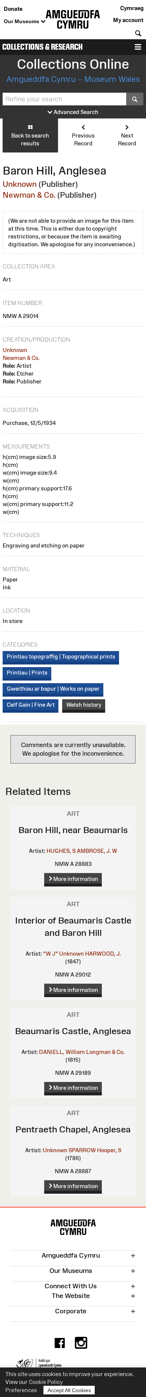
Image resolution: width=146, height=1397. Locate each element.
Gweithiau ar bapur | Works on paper (53, 688)
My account (128, 20)
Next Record (127, 139)
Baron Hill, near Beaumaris (73, 830)
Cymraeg (131, 8)
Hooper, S (109, 1150)
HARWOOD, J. (103, 953)
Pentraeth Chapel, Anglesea (73, 1129)
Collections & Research (42, 47)
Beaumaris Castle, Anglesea (73, 1031)
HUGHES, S (61, 851)
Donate (13, 9)
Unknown (20, 184)
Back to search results (30, 139)
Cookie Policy (46, 1382)
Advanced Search (75, 112)
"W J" (50, 953)
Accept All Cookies (69, 1390)
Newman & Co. (29, 195)
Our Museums (22, 21)
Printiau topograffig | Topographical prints (61, 656)
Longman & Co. (105, 1052)
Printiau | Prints (27, 672)
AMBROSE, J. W (97, 851)
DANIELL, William (62, 1052)
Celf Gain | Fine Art (31, 704)
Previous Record (83, 139)
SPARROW (82, 1150)
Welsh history (83, 704)
